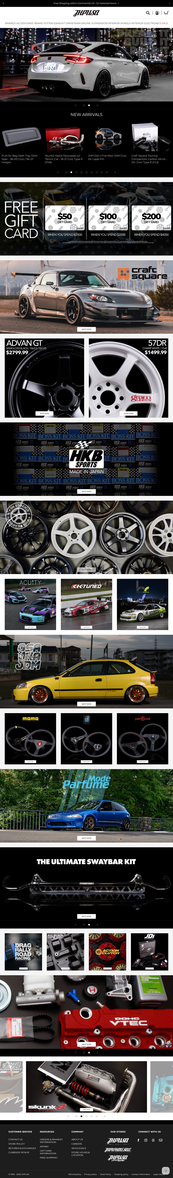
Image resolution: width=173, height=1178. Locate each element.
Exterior (137, 23)
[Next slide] (169, 3)
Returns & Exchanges (22, 1148)
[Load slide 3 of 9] (76, 172)
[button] (10, 23)
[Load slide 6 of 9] (91, 172)
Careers (76, 1143)
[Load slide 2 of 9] (71, 172)
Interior (114, 23)
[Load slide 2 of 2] (89, 105)
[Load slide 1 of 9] (66, 172)
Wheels (125, 23)
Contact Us (15, 1139)
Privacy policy (90, 1174)
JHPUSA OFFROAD (113, 1157)
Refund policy (74, 1174)
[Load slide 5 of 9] (86, 172)
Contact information (141, 1174)
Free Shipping (48, 1157)
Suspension (99, 23)
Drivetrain (73, 23)
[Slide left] (58, 172)
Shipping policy (121, 1174)
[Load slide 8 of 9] (101, 172)
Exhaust (59, 23)
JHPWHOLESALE (110, 1148)
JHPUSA (109, 1141)
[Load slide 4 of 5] (91, 1116)
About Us (77, 1139)
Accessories (24, 23)
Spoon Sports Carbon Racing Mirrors (133, 157)
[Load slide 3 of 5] (86, 1116)
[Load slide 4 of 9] (81, 172)
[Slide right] (115, 172)
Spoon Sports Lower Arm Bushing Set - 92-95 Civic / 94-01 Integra (90, 159)
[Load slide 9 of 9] (106, 172)
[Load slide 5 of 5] (96, 1116)
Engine (86, 23)
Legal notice (159, 1174)
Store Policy (16, 1143)
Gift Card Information (48, 1152)
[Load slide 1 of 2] (83, 105)
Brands (10, 23)
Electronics (152, 23)
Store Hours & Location (80, 1153)
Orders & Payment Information (51, 1140)
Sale (165, 23)
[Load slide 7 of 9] (96, 172)
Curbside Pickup (18, 1152)
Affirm (44, 1146)
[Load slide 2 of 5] (81, 1116)
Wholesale (78, 1148)
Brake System (43, 23)
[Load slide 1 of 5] (76, 1116)
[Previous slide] (3, 3)
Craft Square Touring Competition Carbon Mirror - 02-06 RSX (47, 159)
